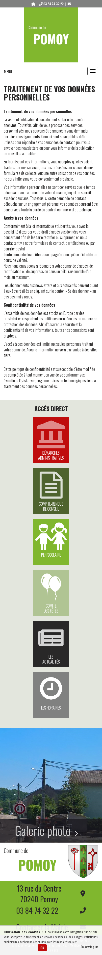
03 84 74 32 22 (53, 3)
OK (42, 947)
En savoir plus (89, 946)
